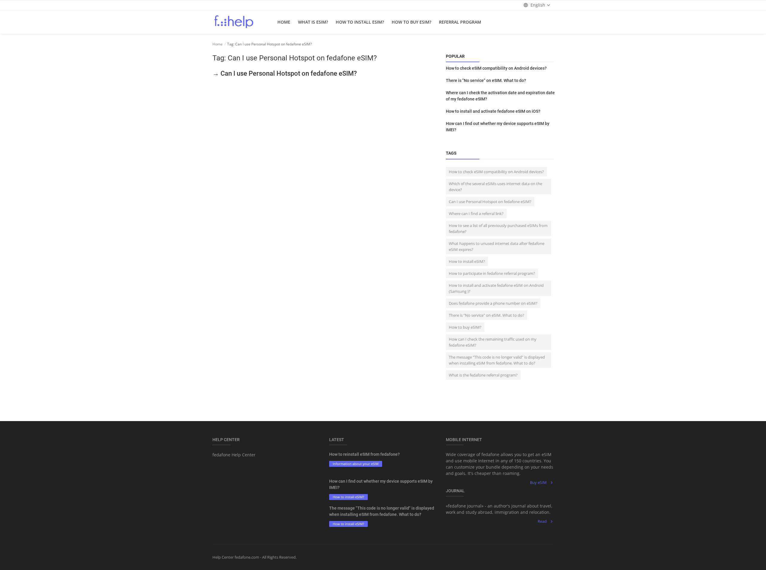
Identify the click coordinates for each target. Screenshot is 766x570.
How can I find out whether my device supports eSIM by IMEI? (497, 126)
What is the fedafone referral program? (483, 375)
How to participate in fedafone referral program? (492, 273)
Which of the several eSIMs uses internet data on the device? (495, 186)
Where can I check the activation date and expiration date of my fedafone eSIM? (500, 95)
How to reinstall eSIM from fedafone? (364, 454)
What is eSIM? (313, 22)
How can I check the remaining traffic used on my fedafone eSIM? (492, 342)
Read (542, 521)
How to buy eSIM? (411, 22)
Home (283, 22)
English (537, 5)
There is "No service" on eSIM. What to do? (486, 80)
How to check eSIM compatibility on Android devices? (496, 68)
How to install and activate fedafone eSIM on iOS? (493, 111)
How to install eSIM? (360, 22)
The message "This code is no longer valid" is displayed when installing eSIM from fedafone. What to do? (497, 360)
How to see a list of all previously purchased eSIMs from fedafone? (498, 228)
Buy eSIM (538, 482)
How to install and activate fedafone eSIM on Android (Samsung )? (496, 288)
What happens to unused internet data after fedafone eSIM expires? (496, 246)
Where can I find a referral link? (476, 213)
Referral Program (460, 22)
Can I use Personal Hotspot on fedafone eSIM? (490, 201)
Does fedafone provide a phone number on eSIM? (493, 303)
